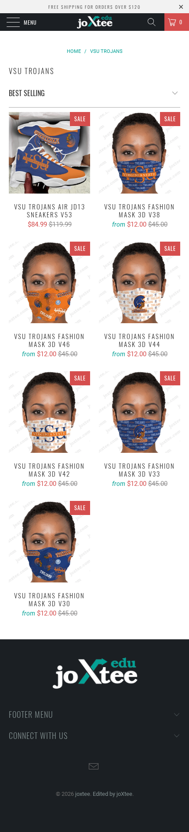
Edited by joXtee (112, 794)
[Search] (155, 22)
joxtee (82, 794)
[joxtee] (94, 22)
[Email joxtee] (94, 767)
